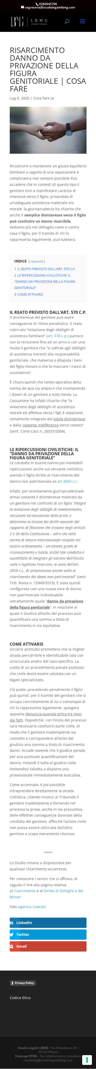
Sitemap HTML (26, 1056)
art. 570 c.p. (57, 335)
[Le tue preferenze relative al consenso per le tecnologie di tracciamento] (87, 1060)
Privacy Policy (24, 983)
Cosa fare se (43, 98)
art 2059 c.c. (67, 481)
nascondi (37, 261)
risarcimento (25, 890)
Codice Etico (20, 997)
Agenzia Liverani (32, 906)
